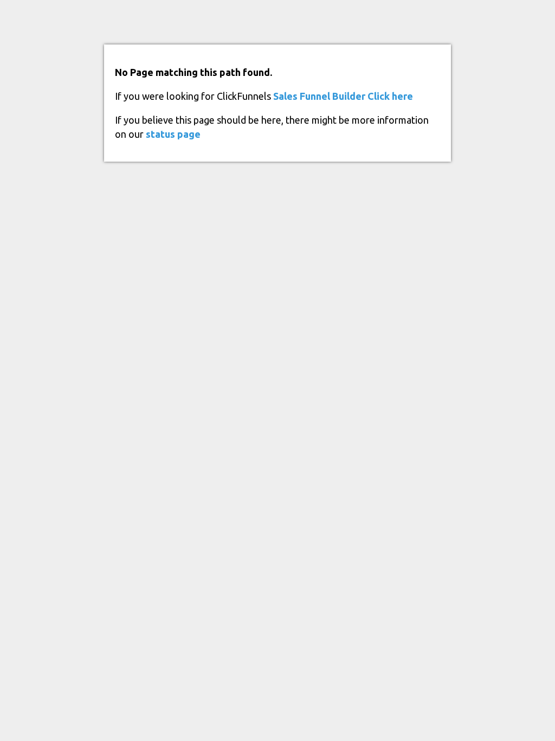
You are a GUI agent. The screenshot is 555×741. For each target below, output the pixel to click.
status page (173, 134)
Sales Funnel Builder (319, 96)
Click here (390, 96)
